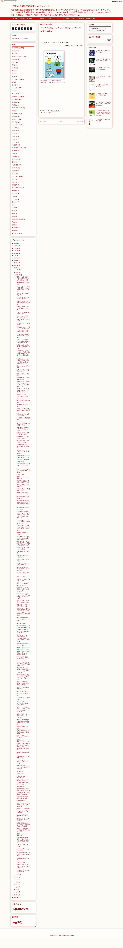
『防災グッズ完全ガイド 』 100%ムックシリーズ (22, 308)
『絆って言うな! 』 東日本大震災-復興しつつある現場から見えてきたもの (22, 289)
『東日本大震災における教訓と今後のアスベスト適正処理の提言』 (22, 653)
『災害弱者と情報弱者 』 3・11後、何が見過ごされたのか (22, 830)
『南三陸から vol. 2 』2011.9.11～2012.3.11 (22, 740)
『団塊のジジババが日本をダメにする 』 (22, 460)
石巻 (13, 76)
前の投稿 (80, 121)
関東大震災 (15, 99)
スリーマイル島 (16, 176)
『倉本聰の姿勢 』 (20, 786)
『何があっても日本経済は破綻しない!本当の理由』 (22, 410)
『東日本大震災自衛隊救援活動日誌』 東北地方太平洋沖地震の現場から (22, 503)
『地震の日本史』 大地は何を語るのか (22, 370)
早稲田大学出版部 (17, 108)
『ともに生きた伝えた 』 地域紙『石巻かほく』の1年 (22, 761)
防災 (13, 70)
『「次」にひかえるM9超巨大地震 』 (22, 489)
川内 (13, 222)
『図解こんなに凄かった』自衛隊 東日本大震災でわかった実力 (22, 341)
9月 (17, 874)
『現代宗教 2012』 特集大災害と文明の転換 (22, 793)
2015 (15, 895)
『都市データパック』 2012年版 (21, 834)
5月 (17, 884)
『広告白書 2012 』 (20, 801)
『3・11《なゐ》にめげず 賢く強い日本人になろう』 (22, 335)
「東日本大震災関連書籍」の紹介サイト (30, 6)
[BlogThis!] (53, 110)
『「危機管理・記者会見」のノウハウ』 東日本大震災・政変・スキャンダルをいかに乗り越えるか (22, 514)
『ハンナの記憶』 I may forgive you (22, 849)
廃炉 (13, 182)
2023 (15, 250)
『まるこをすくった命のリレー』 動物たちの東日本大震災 (22, 866)
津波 (13, 62)
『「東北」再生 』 (20, 474)
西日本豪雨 (15, 227)
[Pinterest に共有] (58, 110)
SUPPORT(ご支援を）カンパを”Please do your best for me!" (79, 18)
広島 (13, 133)
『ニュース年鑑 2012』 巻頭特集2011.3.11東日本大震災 (22, 614)
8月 (17, 877)
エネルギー (15, 88)
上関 (13, 196)
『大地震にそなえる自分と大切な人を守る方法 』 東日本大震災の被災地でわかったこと (22, 361)
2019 (15, 260)
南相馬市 (14, 150)
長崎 (13, 213)
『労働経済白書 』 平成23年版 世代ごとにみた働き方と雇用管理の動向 (22, 543)
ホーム (58, 18)
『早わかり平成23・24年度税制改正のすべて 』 (22, 648)
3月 (17, 889)
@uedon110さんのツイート (20, 38)
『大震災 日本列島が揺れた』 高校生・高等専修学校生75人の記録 (22, 824)
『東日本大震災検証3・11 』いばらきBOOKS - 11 (22, 626)
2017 (15, 265)
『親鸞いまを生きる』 (21, 576)
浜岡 (13, 225)
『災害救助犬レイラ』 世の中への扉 (22, 757)
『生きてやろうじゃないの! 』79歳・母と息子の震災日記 (22, 767)
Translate (102, 31)
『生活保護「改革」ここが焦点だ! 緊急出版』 (22, 441)
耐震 (13, 210)
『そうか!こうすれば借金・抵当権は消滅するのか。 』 (22, 446)
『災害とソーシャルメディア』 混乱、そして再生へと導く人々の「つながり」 (22, 528)
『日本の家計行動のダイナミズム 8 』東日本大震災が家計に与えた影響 (22, 722)
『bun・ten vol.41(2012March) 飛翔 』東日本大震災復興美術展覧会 (22, 663)
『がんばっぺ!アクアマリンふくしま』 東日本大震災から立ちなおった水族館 (22, 596)
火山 (13, 153)
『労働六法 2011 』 (20, 394)
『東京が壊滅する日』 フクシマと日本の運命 (103, 59)
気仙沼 (14, 130)
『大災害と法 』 (19, 773)
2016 (15, 268)
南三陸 (14, 128)
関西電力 (14, 185)
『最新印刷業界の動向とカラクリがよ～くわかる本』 (22, 619)
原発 (13, 50)
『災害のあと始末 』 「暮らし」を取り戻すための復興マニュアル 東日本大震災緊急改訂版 (22, 329)
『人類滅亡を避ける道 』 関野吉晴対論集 (103, 68)
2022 (15, 253)
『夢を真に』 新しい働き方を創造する (22, 870)
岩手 (13, 73)
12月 (17, 270)
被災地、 (14, 85)
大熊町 (14, 136)
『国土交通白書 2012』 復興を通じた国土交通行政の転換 (22, 804)
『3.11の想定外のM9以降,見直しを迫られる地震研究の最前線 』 (103, 103)
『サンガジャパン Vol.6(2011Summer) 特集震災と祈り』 (22, 423)
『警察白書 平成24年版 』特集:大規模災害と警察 (22, 789)
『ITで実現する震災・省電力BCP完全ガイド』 (22, 481)
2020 (15, 258)
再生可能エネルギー (18, 147)
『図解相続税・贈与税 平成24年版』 (22, 819)
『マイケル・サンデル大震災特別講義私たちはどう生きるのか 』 (22, 390)
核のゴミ (14, 202)
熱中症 (14, 230)
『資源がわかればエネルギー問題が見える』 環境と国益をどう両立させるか (22, 731)
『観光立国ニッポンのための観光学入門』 (22, 437)
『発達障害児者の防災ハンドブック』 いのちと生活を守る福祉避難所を (22, 840)
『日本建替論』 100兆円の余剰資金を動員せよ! (22, 609)
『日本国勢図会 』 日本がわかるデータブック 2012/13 (22, 715)
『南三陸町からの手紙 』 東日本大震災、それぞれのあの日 (22, 589)
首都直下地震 (16, 113)
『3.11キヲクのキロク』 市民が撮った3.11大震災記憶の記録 (22, 631)
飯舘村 (14, 116)
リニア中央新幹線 (17, 187)
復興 (13, 65)
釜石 (13, 90)
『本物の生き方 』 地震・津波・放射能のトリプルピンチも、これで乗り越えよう (22, 384)
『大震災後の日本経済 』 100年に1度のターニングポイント (22, 346)
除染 (13, 216)
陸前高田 (14, 102)
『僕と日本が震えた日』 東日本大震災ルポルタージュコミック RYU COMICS (22, 670)
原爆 (13, 139)
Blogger (72, 935)
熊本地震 (14, 122)
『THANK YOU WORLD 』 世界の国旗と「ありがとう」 (22, 429)
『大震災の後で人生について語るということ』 (22, 456)
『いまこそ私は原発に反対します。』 (103, 51)
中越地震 (14, 145)
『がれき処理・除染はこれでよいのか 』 (22, 783)
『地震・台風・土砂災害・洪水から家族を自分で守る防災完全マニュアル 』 (22, 318)
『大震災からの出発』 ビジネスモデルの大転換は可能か (22, 451)
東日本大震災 (47, 113)
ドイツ (14, 142)
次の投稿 (43, 121)
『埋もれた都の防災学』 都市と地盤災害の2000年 (22, 303)
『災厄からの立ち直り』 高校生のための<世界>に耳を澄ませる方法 (22, 278)
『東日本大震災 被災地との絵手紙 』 (22, 508)
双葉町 (14, 93)
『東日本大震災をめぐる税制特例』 (22, 497)
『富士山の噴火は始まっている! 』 (22, 736)
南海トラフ (15, 119)
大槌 (13, 110)
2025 (15, 245)
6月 (17, 882)
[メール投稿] (48, 110)
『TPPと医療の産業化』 (22, 691)
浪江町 (14, 105)
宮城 (13, 68)
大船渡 (14, 170)
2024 (15, 248)
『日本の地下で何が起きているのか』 (103, 120)
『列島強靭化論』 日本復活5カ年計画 (22, 378)
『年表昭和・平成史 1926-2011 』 (21, 776)
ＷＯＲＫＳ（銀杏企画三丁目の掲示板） (24, 18)
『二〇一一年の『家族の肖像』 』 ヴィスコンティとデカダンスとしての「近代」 (22, 709)
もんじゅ (14, 193)
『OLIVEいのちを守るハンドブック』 (22, 556)
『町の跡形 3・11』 (20, 585)
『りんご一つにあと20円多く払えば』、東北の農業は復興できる (22, 538)
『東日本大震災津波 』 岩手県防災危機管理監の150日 (22, 854)
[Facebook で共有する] (57, 110)
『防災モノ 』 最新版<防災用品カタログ (22, 312)
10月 (17, 275)
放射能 (14, 59)
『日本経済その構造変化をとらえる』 (22, 644)
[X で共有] (55, 110)
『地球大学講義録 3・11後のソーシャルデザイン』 (22, 465)
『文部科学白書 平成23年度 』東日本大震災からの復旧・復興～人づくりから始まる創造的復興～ (22, 747)
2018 (15, 263)
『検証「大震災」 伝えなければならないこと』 (22, 601)
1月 (17, 892)
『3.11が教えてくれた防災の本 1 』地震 (22, 579)
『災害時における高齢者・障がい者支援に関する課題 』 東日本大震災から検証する (103, 113)
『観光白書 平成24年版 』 (22, 780)
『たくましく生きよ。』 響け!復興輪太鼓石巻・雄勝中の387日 (22, 703)
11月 (17, 272)
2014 (15, 897)
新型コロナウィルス (18, 56)
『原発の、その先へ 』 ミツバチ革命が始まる (103, 94)
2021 (15, 255)
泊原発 (14, 207)
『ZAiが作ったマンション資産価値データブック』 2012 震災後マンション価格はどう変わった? (22, 638)
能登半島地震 (16, 159)
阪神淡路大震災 (16, 96)
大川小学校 (15, 165)
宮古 (13, 179)
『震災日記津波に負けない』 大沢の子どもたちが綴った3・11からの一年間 (22, 677)
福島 (13, 53)
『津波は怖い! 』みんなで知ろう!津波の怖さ (22, 605)
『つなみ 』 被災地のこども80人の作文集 (22, 564)
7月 (17, 879)
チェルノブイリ (16, 79)
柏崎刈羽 (14, 190)
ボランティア (16, 125)
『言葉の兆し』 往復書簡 (22, 808)
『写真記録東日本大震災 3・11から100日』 (22, 433)
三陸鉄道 (14, 156)
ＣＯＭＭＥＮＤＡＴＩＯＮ (45, 18)
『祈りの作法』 (19, 771)
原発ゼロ (14, 167)
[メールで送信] (51, 110)
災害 (13, 162)
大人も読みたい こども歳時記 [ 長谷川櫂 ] (51, 80)
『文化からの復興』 (21, 862)
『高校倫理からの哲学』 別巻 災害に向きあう (22, 797)
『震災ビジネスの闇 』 (21, 583)
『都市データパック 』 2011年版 (21, 477)
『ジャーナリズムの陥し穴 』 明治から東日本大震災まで (22, 470)
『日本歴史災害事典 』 (21, 726)
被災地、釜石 (16, 233)
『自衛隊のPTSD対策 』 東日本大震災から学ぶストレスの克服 (22, 683)
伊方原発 (14, 199)
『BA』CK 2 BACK (20, 623)
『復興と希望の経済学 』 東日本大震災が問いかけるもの (22, 569)
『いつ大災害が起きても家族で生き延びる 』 (22, 298)
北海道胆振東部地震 (18, 219)
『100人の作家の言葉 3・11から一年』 (22, 657)
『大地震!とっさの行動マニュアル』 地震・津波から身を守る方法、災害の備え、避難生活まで (22, 353)
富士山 (14, 173)
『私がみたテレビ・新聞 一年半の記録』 (22, 548)
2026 (15, 243)
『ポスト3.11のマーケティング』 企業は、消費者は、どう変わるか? (22, 521)
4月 (17, 887)
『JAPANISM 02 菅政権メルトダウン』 (22, 401)
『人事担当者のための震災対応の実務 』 (22, 414)
